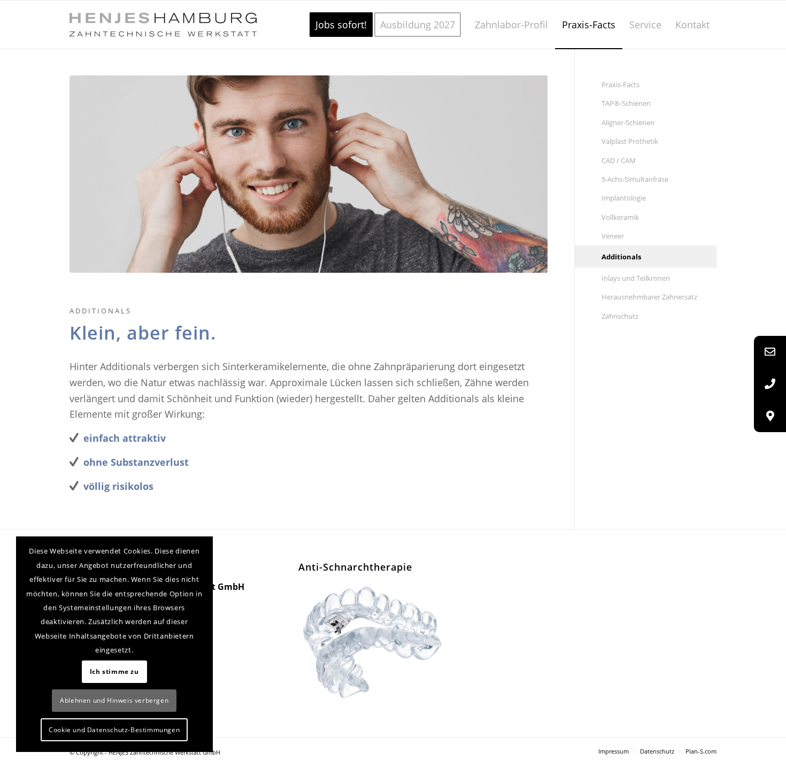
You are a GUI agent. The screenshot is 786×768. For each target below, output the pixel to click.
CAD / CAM (619, 160)
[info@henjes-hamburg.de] (770, 352)
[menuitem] (341, 25)
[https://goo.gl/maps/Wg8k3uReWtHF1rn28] (770, 416)
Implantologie (624, 198)
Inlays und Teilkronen (636, 278)
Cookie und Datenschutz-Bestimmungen (114, 729)
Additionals (621, 257)
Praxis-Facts (620, 84)
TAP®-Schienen (626, 103)
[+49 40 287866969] (770, 384)
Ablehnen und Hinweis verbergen (114, 700)
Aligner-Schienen (628, 122)
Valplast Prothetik (630, 141)
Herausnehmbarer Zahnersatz (649, 297)
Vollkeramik (620, 217)
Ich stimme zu (114, 671)
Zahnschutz (620, 316)
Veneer (613, 236)
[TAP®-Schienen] (374, 641)
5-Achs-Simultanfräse (635, 179)
